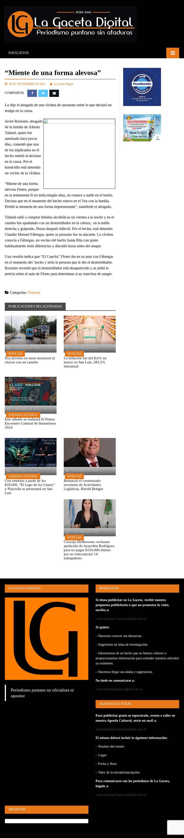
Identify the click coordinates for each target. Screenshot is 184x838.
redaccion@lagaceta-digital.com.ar (119, 689)
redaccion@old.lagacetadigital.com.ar (121, 618)
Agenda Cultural (23, 415)
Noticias (34, 292)
